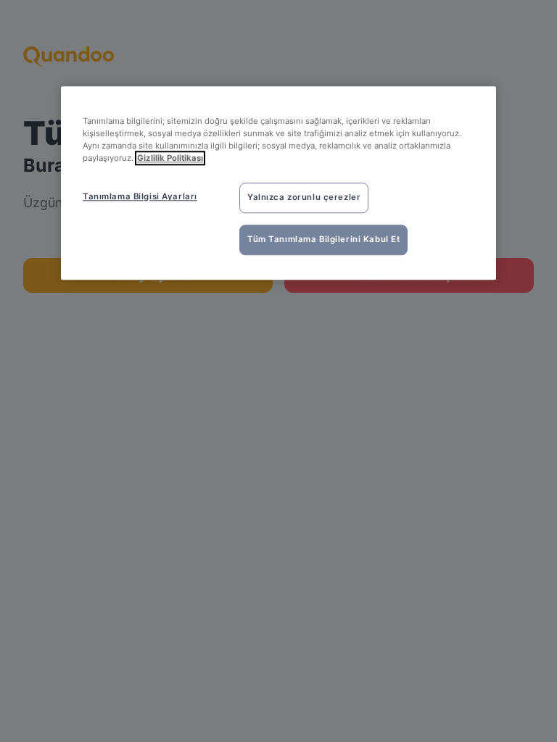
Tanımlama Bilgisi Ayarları (140, 196)
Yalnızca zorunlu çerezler (303, 197)
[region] (278, 183)
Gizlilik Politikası (170, 158)
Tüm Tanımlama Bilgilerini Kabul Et (323, 239)
